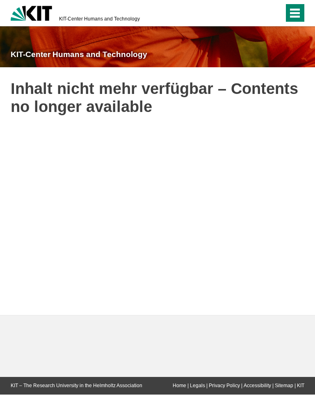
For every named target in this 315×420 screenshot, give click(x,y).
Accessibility (257, 385)
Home (179, 385)
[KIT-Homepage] (31, 12)
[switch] (261, 13)
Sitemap (284, 385)
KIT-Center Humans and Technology (99, 19)
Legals (197, 385)
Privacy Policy (224, 385)
